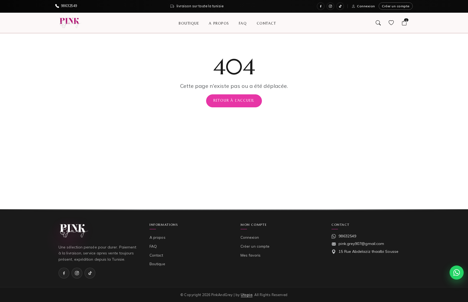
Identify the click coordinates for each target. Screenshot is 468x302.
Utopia (246, 295)
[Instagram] (330, 6)
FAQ (243, 23)
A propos (219, 23)
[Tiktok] (340, 6)
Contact (266, 23)
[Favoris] (391, 22)
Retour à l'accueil (234, 100)
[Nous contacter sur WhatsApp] (457, 273)
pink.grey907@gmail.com (361, 243)
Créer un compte (396, 6)
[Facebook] (320, 6)
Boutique (189, 23)
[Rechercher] (378, 22)
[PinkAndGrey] (70, 23)
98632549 (347, 236)
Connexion (366, 6)
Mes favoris (250, 255)
